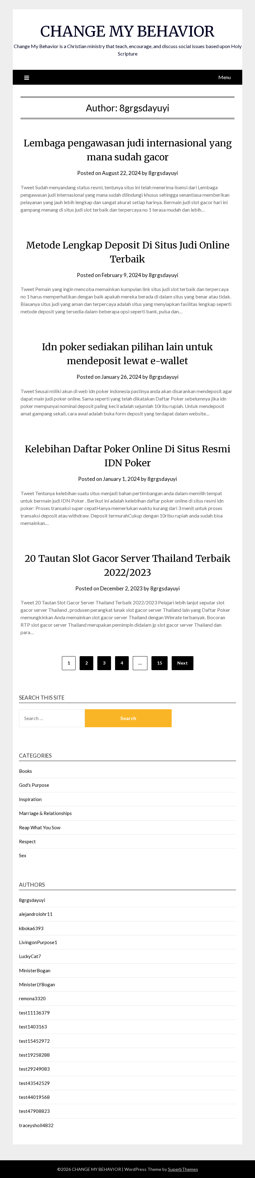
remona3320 (32, 998)
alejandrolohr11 (36, 914)
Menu (224, 77)
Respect (27, 841)
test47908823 (34, 1111)
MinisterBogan (34, 970)
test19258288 (34, 1055)
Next (182, 662)
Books (25, 771)
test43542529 (34, 1083)
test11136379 (34, 1012)
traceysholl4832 (36, 1125)
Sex (22, 855)
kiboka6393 (31, 928)
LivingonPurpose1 (38, 942)
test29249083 (34, 1069)
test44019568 (34, 1097)
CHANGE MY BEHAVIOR (127, 31)
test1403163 (33, 1026)
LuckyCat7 (30, 956)
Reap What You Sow (39, 827)
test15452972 (34, 1041)
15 (159, 662)
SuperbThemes (183, 1169)
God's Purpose (34, 785)
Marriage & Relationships (45, 813)
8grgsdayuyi (163, 173)
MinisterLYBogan (37, 984)
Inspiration (30, 799)
